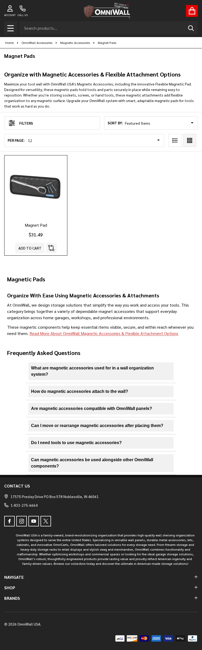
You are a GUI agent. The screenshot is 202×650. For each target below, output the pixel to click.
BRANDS (12, 598)
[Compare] (51, 248)
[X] (46, 521)
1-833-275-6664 (24, 505)
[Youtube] (34, 521)
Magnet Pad (36, 225)
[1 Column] (174, 140)
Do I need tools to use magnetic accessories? (76, 442)
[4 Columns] (189, 140)
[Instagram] (22, 521)
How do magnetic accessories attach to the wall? (79, 391)
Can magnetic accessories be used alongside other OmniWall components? (92, 463)
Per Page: (16, 140)
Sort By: (115, 122)
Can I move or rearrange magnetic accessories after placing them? (97, 425)
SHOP (9, 587)
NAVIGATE (14, 577)
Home (9, 42)
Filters (26, 123)
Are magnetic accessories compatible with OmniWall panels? (91, 408)
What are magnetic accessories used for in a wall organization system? (92, 371)
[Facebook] (9, 521)
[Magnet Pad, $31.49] (35, 186)
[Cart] (192, 11)
